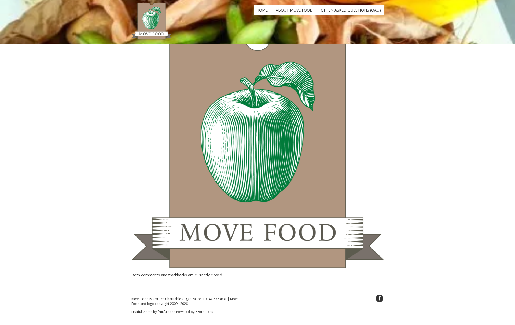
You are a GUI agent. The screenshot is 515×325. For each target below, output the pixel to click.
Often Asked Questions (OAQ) (351, 10)
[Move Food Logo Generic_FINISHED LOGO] (257, 269)
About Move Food (294, 10)
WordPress (204, 311)
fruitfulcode (166, 311)
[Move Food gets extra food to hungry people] (151, 38)
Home (262, 10)
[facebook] (380, 298)
